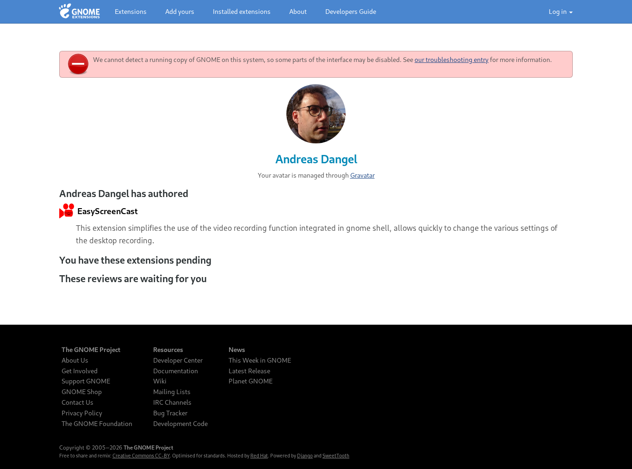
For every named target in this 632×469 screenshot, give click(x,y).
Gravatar (362, 175)
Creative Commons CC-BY (141, 455)
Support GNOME (86, 381)
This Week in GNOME (260, 360)
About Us (75, 360)
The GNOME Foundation (97, 423)
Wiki (160, 381)
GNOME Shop (82, 391)
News (237, 349)
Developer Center (178, 360)
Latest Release (249, 371)
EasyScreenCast (107, 211)
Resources (168, 349)
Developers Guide (350, 11)
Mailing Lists (172, 391)
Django (305, 455)
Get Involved (80, 371)
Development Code (180, 423)
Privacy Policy (82, 413)
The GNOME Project (91, 349)
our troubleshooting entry (452, 59)
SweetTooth (335, 455)
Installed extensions (242, 11)
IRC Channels (172, 402)
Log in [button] (558, 11)
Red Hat (259, 455)
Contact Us (77, 402)
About (298, 11)
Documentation (175, 371)
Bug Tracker (170, 413)
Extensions (131, 11)
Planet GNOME (251, 381)
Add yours (179, 11)
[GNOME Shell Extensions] (79, 11)
